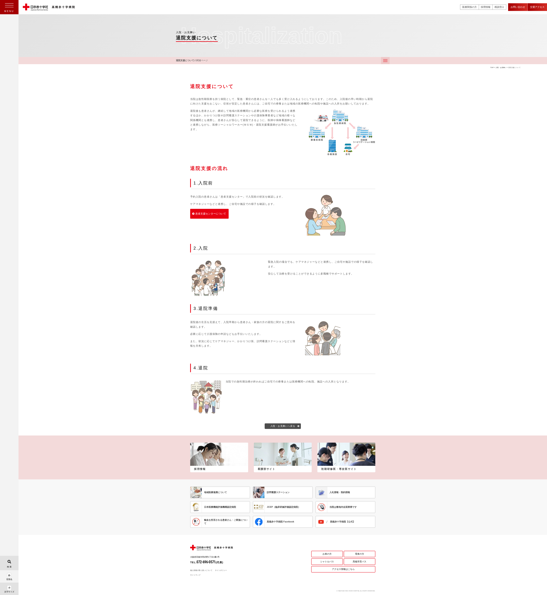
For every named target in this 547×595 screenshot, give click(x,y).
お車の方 (327, 554)
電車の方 (359, 554)
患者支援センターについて (210, 213)
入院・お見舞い (501, 67)
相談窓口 (499, 7)
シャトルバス (327, 561)
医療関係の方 (469, 7)
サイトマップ (195, 575)
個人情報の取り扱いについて (201, 570)
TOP (492, 67)
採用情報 (485, 7)
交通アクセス (537, 7)
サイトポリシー (221, 570)
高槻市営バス (359, 561)
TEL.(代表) (206, 562)
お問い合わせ (518, 7)
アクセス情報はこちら (343, 569)
